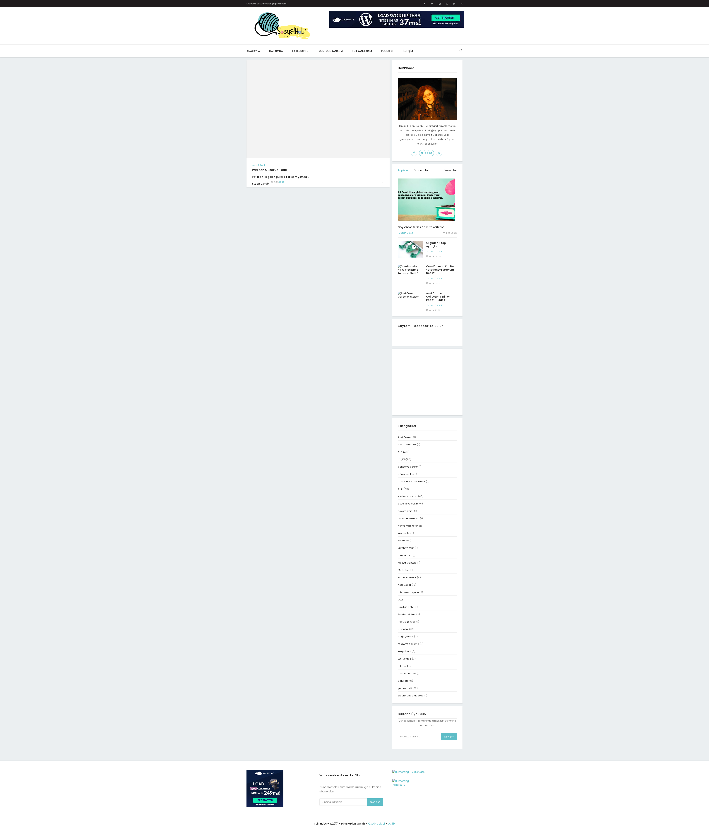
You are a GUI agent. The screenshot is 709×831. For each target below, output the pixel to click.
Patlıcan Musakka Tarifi (269, 170)
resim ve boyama (408, 644)
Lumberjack (405, 555)
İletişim (408, 51)
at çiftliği (403, 459)
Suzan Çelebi (406, 232)
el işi (400, 489)
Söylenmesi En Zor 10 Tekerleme (421, 227)
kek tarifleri (404, 533)
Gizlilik (391, 823)
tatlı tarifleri (404, 666)
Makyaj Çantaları (408, 562)
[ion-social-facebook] (425, 3)
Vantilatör (404, 681)
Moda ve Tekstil (407, 577)
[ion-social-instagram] (440, 3)
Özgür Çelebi (376, 823)
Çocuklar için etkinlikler (411, 481)
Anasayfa (253, 51)
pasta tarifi (404, 629)
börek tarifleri (406, 474)
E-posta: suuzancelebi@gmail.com (266, 3)
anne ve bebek (407, 444)
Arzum (402, 452)
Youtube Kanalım (331, 51)
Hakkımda (276, 51)
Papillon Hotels (407, 614)
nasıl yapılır (404, 585)
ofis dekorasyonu (408, 592)
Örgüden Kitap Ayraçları (436, 244)
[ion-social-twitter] (432, 3)
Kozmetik (403, 540)
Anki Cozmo (405, 437)
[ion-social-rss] (462, 3)
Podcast (387, 51)
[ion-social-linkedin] (454, 3)
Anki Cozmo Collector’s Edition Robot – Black (438, 296)
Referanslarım (362, 51)
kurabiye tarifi (406, 548)
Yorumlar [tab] (451, 170)
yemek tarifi (259, 165)
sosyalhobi (404, 651)
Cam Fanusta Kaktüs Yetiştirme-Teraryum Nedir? (440, 270)
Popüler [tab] (403, 170)
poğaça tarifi (405, 636)
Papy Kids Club (407, 622)
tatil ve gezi (404, 658)
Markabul (403, 570)
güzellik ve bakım (408, 503)
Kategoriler (300, 51)
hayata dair (405, 511)
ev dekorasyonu (407, 496)
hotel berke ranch (408, 518)
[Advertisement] (429, 381)
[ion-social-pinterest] (447, 3)
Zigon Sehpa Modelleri (411, 695)
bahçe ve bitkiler (408, 466)
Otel (400, 599)
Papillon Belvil (406, 607)
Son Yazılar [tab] (421, 170)
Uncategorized (407, 673)
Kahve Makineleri (408, 526)
